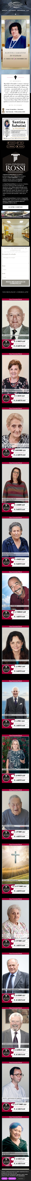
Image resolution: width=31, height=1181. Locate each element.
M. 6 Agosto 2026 (19, 671)
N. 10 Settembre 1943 (19, 886)
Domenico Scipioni (10, 1044)
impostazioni (21, 1175)
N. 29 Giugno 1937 (19, 995)
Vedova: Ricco (7, 391)
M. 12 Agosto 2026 (19, 455)
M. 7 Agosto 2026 (19, 617)
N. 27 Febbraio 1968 (19, 612)
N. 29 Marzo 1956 (19, 775)
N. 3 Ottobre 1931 (19, 832)
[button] (11, 142)
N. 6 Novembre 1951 (19, 450)
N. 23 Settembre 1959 (19, 1104)
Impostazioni (20, 1178)
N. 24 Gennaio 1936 (19, 1050)
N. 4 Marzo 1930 (19, 559)
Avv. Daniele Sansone (11, 335)
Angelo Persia (8, 826)
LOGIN (27, 10)
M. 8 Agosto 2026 (19, 509)
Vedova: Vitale (7, 446)
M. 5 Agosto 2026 (19, 726)
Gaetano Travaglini (11, 989)
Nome (3, 266)
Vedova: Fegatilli (8, 500)
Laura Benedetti (9, 769)
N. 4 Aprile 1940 (19, 721)
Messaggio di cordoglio (9, 254)
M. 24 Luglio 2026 (19, 1109)
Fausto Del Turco (10, 606)
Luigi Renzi (7, 715)
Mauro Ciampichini (10, 880)
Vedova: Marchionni (9, 555)
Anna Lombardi (9, 1153)
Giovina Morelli (9, 660)
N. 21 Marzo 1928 (19, 341)
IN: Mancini (6, 1154)
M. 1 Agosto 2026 (19, 891)
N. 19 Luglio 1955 (19, 1159)
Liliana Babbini (9, 390)
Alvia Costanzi (9, 444)
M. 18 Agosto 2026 (19, 346)
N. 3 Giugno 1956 (19, 505)
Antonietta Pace (9, 499)
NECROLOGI (4, 10)
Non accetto (12, 1178)
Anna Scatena (8, 553)
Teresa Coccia (8, 935)
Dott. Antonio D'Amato (12, 1098)
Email (3, 273)
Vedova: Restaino (8, 936)
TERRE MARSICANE (21, 10)
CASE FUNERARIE (12, 10)
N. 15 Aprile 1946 (19, 666)
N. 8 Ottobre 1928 (19, 941)
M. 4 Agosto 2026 (19, 780)
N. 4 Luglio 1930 (19, 396)
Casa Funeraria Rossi (15, 299)
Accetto (4, 1178)
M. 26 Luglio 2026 (19, 1000)
